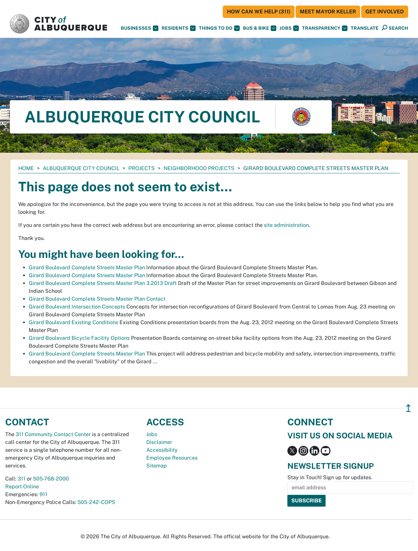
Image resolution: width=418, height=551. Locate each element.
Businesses (136, 28)
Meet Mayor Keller (328, 11)
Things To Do (216, 28)
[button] (364, 28)
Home (26, 168)
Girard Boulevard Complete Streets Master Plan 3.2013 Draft (103, 283)
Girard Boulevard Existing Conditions (73, 322)
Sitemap (156, 466)
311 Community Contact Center (53, 434)
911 (43, 494)
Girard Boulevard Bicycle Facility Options (79, 338)
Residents (175, 28)
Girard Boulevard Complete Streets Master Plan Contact (97, 299)
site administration (286, 225)
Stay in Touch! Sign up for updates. (329, 477)
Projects (141, 168)
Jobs (286, 28)
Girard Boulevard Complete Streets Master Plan (87, 267)
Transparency (321, 28)
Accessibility (162, 450)
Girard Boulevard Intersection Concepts (77, 307)
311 (21, 479)
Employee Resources (172, 458)
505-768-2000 (51, 479)
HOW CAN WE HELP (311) (258, 11)
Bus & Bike (256, 28)
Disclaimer (159, 442)
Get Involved (384, 11)
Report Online (22, 486)
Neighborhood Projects (199, 168)
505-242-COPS (96, 502)
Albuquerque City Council (81, 168)
